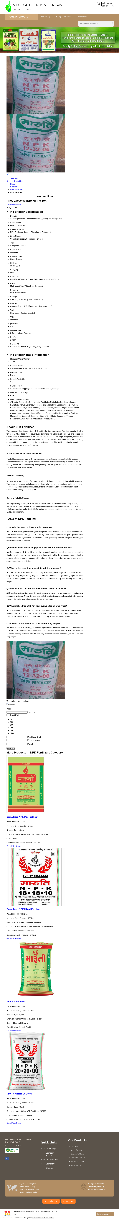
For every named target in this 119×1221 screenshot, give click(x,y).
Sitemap (49, 1168)
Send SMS (70, 1201)
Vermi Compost (76, 1150)
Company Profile (63, 17)
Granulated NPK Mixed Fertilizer (23, 909)
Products (14, 187)
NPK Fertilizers (16, 190)
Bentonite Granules (78, 1158)
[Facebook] (7, 1159)
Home (12, 184)
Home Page (45, 17)
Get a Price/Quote (14, 205)
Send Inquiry (15, 178)
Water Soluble (76, 1165)
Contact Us (82, 17)
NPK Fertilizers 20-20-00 (19, 1094)
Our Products (18, 16)
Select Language (103, 1214)
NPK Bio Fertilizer (16, 1001)
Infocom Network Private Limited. (43, 1218)
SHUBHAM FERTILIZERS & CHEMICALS (37, 6)
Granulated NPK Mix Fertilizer (22, 817)
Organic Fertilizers (77, 1154)
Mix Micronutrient (77, 1161)
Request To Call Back (15, 181)
